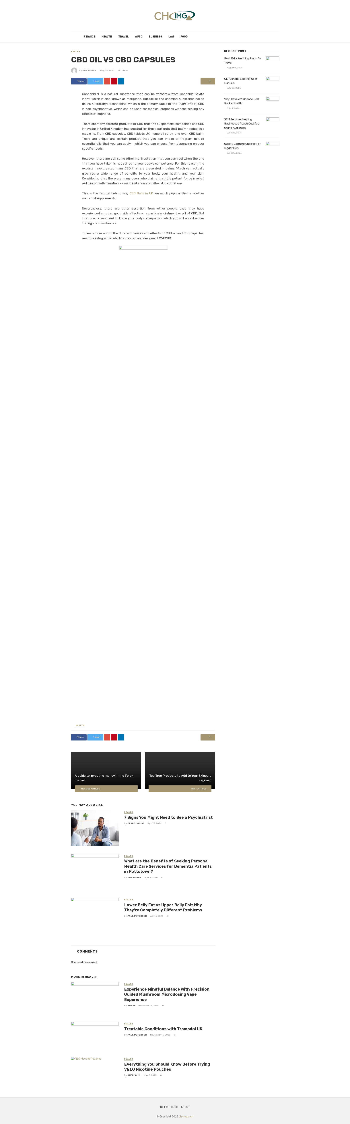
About (185, 1107)
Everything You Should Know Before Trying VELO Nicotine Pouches (167, 1067)
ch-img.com (186, 1116)
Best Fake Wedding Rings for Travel (243, 60)
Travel (123, 36)
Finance (89, 36)
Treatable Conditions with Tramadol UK (163, 1029)
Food (184, 36)
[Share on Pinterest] (114, 81)
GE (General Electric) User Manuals (240, 81)
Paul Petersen (137, 916)
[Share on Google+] (107, 81)
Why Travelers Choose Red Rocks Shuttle (241, 101)
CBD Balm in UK (141, 193)
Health (107, 36)
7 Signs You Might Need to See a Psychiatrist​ (168, 817)
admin (131, 1005)
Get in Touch (169, 1107)
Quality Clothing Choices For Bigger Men (242, 146)
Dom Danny (89, 70)
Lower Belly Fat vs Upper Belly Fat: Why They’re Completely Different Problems (163, 907)
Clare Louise (135, 823)
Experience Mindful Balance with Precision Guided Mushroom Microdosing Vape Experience (166, 994)
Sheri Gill (133, 1075)
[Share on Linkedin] (121, 81)
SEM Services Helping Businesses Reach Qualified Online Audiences (241, 123)
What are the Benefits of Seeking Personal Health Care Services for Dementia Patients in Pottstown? (168, 866)
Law (171, 36)
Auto (138, 36)
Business (155, 36)
